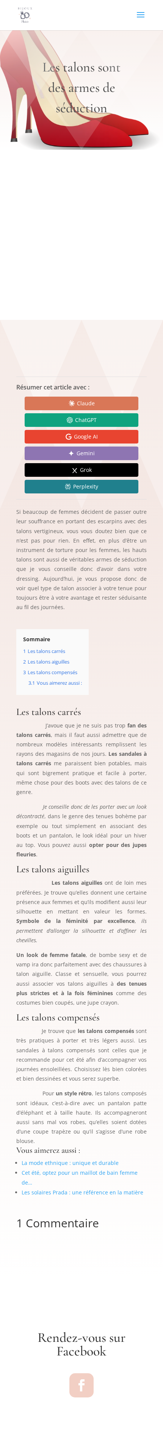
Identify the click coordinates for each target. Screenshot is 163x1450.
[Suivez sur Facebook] (81, 1385)
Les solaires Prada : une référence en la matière (82, 1192)
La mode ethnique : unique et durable (70, 1162)
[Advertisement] (81, 235)
